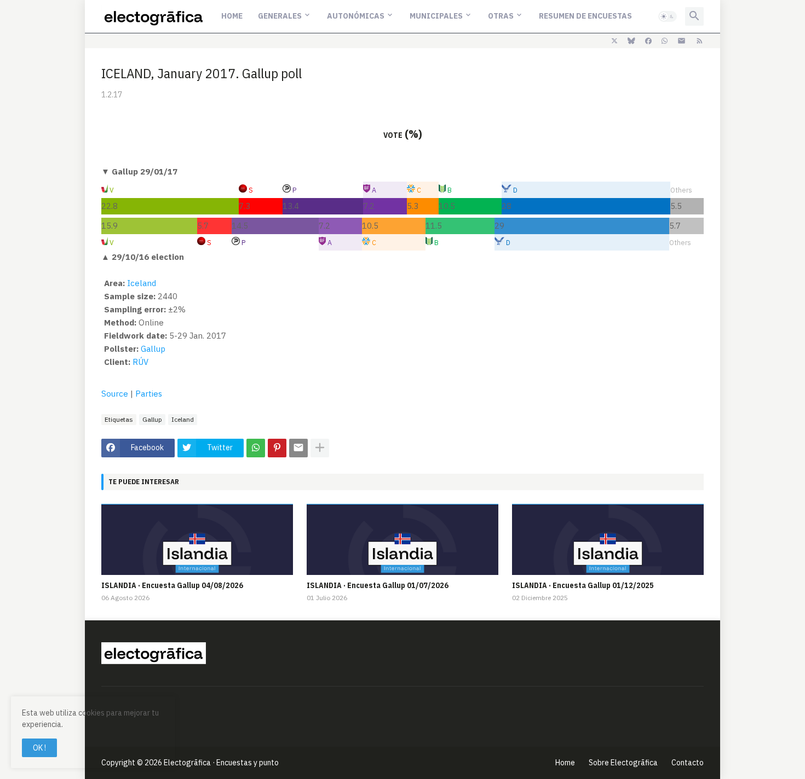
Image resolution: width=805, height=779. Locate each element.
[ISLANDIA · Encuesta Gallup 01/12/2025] (608, 539)
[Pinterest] (277, 448)
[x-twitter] (614, 41)
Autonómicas (355, 16)
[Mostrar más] (320, 448)
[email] (681, 41)
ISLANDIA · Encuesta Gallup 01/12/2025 (583, 585)
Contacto (687, 763)
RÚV (140, 362)
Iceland (141, 283)
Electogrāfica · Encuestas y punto (221, 763)
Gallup (153, 349)
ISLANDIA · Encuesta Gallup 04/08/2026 (172, 585)
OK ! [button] (39, 748)
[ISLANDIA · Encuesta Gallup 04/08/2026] (197, 539)
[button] (667, 16)
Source (114, 393)
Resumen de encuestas (585, 16)
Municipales (436, 16)
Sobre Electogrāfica (623, 763)
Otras (501, 16)
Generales (280, 16)
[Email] (298, 448)
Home (232, 16)
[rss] (699, 41)
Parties (148, 393)
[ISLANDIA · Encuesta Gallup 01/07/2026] (402, 539)
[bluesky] (631, 41)
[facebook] (648, 41)
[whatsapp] (665, 41)
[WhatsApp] (255, 448)
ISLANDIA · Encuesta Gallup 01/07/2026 (378, 585)
